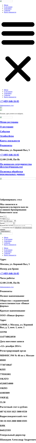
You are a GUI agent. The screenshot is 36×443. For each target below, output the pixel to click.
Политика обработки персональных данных (12, 172)
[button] (18, 51)
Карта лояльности (10, 12)
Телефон (3, 219)
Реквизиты (6, 145)
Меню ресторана (9, 122)
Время (2, 223)
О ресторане (8, 7)
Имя (1, 216)
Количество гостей (6, 225)
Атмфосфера (7, 136)
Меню (6, 5)
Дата (2, 221)
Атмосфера (8, 8)
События (7, 10)
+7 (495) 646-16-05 (9, 101)
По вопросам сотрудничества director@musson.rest (16, 165)
